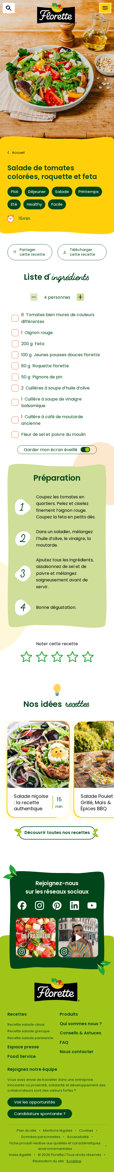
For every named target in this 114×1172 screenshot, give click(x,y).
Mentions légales (57, 1130)
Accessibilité (78, 1136)
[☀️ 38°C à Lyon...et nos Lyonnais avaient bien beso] (78, 937)
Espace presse (23, 1047)
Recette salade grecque (28, 1031)
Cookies (86, 1130)
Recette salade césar (26, 1024)
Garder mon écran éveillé (50, 450)
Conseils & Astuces (80, 1033)
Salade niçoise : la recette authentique (31, 802)
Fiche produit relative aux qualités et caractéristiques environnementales (55, 1146)
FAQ (64, 1042)
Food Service (21, 1056)
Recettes (17, 1014)
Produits (69, 1014)
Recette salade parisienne (30, 1037)
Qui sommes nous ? (81, 1024)
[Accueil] (57, 13)
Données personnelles (40, 1136)
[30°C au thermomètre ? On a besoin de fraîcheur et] (36, 937)
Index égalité (20, 1154)
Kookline (74, 1161)
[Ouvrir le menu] (105, 8)
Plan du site (26, 1130)
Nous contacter (77, 1052)
